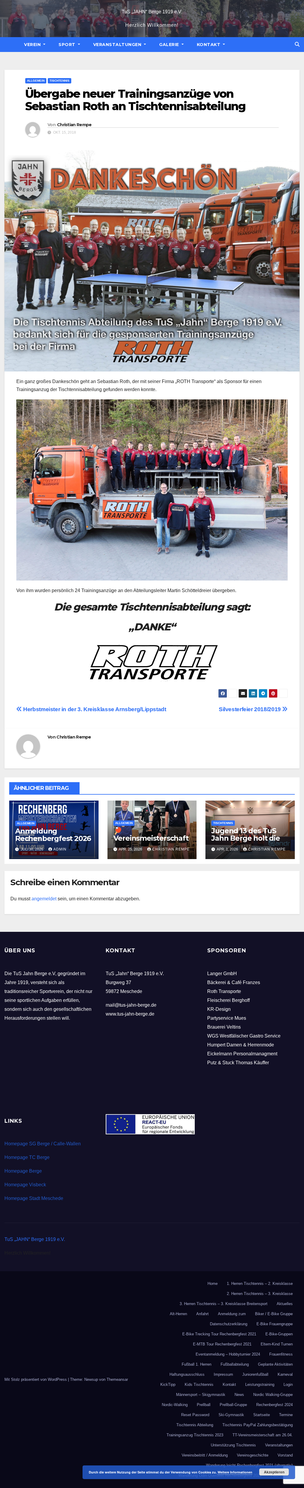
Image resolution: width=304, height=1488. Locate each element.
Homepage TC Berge (27, 1157)
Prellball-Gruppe (233, 1404)
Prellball (203, 1404)
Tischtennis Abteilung (194, 1425)
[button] (297, 44)
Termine (286, 1415)
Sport (67, 44)
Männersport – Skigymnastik (200, 1394)
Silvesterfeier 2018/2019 (250, 709)
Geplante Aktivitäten (275, 1364)
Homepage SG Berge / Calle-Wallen (42, 1143)
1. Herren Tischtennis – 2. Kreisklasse (260, 1283)
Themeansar (117, 1379)
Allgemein (36, 80)
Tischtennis (59, 80)
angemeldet (43, 898)
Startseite (261, 1415)
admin (59, 849)
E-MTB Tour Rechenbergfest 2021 (222, 1344)
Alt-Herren (178, 1314)
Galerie (169, 44)
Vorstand (285, 1455)
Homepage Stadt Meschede (33, 1198)
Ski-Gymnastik (231, 1415)
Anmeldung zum (232, 1314)
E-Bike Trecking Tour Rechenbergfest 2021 (219, 1334)
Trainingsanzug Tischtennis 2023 (195, 1435)
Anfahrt (202, 1314)
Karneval (285, 1374)
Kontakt (209, 44)
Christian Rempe (74, 124)
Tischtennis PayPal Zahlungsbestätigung (257, 1425)
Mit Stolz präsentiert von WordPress (36, 1379)
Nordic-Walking (175, 1404)
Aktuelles (285, 1304)
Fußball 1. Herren (196, 1364)
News (239, 1394)
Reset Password (195, 1415)
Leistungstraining (259, 1384)
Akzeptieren (274, 1472)
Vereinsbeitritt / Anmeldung (205, 1455)
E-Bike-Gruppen (279, 1334)
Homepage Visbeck (25, 1184)
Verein (33, 44)
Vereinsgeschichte (252, 1455)
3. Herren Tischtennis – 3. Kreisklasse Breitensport (223, 1304)
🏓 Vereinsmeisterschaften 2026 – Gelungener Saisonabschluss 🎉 (151, 841)
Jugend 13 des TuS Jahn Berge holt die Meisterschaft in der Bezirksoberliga (246, 841)
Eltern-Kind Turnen (277, 1344)
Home (213, 1283)
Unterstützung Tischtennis (233, 1445)
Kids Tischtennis (199, 1384)
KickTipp (167, 1384)
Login (288, 1384)
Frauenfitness (281, 1354)
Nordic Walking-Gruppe (273, 1394)
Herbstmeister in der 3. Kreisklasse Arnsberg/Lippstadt (94, 709)
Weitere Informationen (235, 1472)
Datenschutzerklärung (228, 1324)
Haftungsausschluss (187, 1374)
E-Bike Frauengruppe (274, 1324)
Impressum (223, 1374)
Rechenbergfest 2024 (274, 1404)
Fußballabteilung (235, 1364)
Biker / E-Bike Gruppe (274, 1314)
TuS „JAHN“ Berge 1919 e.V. (152, 11)
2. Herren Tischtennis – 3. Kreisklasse (260, 1293)
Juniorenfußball (255, 1374)
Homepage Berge (23, 1171)
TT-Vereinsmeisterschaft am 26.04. (262, 1435)
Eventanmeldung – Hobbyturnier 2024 (228, 1354)
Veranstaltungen (118, 44)
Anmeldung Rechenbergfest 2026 (53, 835)
